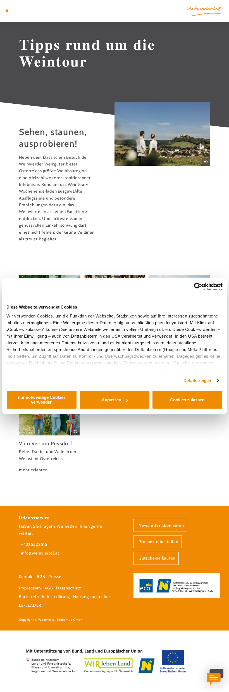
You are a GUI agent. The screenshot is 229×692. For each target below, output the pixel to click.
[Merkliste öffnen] (23, 11)
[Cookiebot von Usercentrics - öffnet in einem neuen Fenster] (198, 287)
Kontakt (26, 576)
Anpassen (111, 399)
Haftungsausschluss (92, 596)
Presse (54, 576)
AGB (48, 588)
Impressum (30, 588)
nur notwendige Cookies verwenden (42, 399)
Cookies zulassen (187, 399)
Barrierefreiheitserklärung (44, 596)
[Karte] (17, 11)
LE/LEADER (30, 605)
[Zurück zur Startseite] (205, 11)
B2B (41, 576)
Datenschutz (68, 588)
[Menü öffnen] (7, 11)
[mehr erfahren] (49, 427)
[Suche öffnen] (28, 11)
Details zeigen (197, 380)
